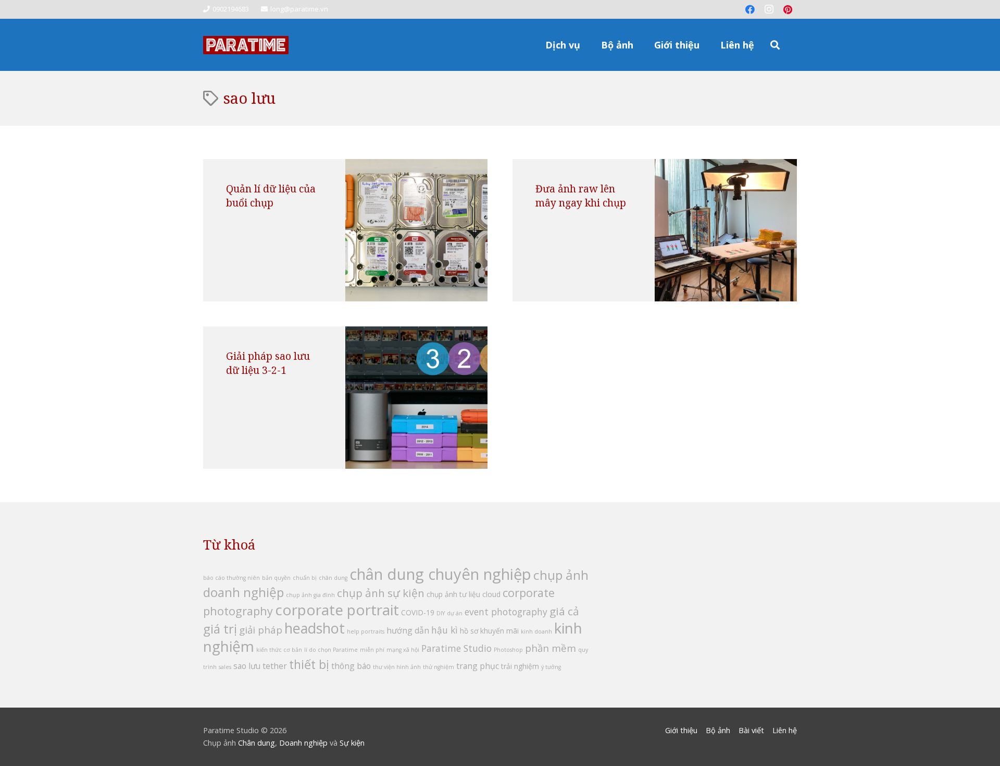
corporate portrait (337, 609)
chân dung (333, 577)
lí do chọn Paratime (331, 649)
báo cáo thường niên (231, 577)
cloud (491, 594)
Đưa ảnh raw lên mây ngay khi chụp (580, 195)
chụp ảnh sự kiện (380, 593)
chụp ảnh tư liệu (453, 594)
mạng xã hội (402, 649)
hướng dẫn (407, 630)
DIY (440, 613)
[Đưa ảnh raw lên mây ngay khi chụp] (726, 230)
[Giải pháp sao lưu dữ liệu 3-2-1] (416, 397)
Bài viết (751, 730)
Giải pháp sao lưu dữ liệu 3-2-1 (268, 363)
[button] (586, 45)
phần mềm (550, 648)
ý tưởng (551, 667)
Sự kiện (352, 743)
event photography (506, 611)
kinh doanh (536, 631)
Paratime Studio (456, 648)
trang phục (477, 666)
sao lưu (246, 666)
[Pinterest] (787, 9)
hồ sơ (469, 631)
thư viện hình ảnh (397, 667)
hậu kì (444, 630)
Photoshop (508, 649)
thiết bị (309, 664)
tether (274, 666)
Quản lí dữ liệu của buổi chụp (271, 195)
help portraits (365, 631)
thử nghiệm (438, 667)
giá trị (220, 628)
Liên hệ (784, 730)
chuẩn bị (305, 577)
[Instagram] (768, 9)
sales (225, 667)
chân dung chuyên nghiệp (440, 574)
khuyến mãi (499, 631)
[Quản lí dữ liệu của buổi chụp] (416, 230)
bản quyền (276, 577)
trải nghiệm (520, 666)
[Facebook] (750, 9)
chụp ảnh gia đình (310, 595)
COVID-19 (417, 612)
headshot (314, 628)
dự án (455, 613)
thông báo (351, 666)
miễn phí (372, 649)
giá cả (564, 611)
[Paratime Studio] (246, 45)
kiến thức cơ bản (279, 649)
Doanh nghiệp (303, 743)
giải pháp (260, 630)
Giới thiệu (681, 730)
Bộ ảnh (718, 730)
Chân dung (256, 743)
